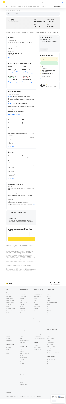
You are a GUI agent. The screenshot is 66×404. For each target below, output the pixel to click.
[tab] (8, 32)
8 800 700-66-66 (54, 283)
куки (60, 396)
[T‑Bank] (6, 2)
